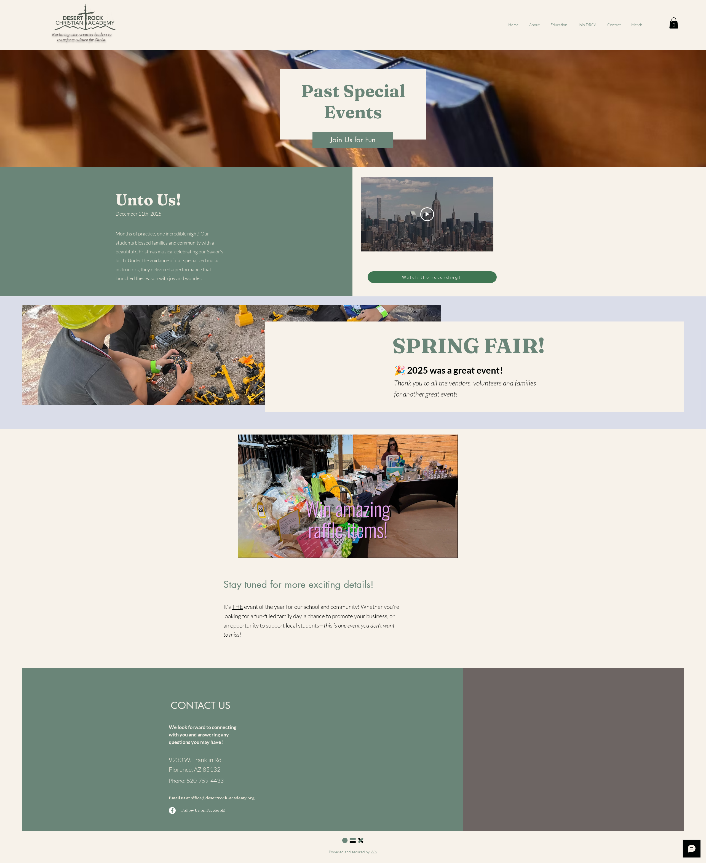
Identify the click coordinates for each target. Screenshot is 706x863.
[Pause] (244, 550)
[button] (673, 23)
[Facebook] (172, 810)
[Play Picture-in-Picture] (441, 550)
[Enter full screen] (450, 550)
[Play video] (427, 214)
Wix (374, 851)
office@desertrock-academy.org (223, 797)
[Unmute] (254, 550)
